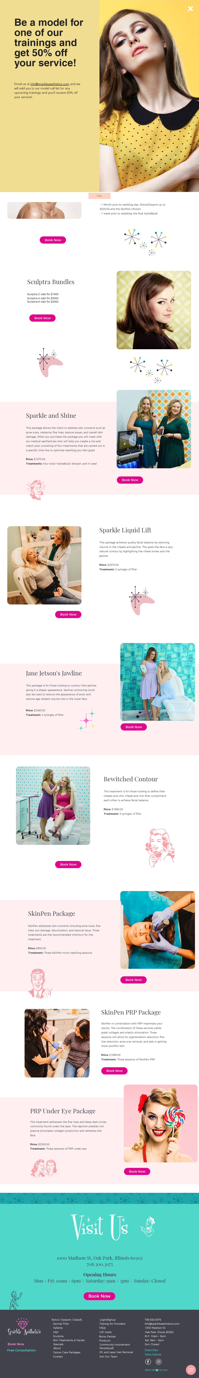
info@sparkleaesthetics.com (49, 84)
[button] (190, 8)
